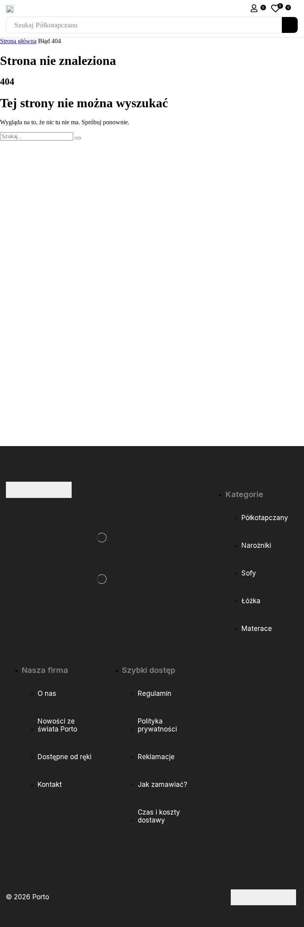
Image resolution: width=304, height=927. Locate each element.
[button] (254, 8)
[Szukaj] (290, 25)
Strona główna (18, 41)
